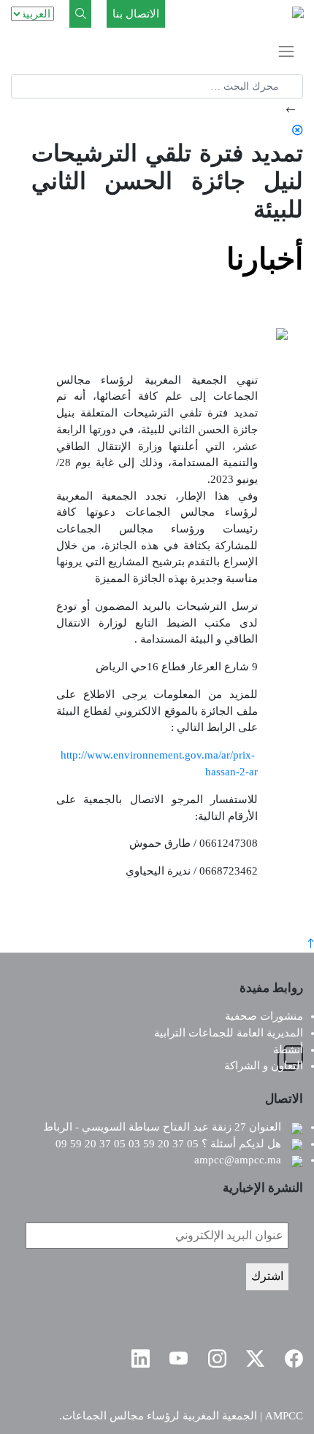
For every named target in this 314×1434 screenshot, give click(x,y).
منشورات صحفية (264, 1016)
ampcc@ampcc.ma (237, 1160)
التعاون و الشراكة (263, 1065)
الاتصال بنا (135, 14)
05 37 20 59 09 (90, 1144)
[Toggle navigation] (286, 51)
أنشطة (288, 1049)
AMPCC (284, 1416)
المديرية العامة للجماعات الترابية (228, 1033)
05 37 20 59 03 (164, 1144)
